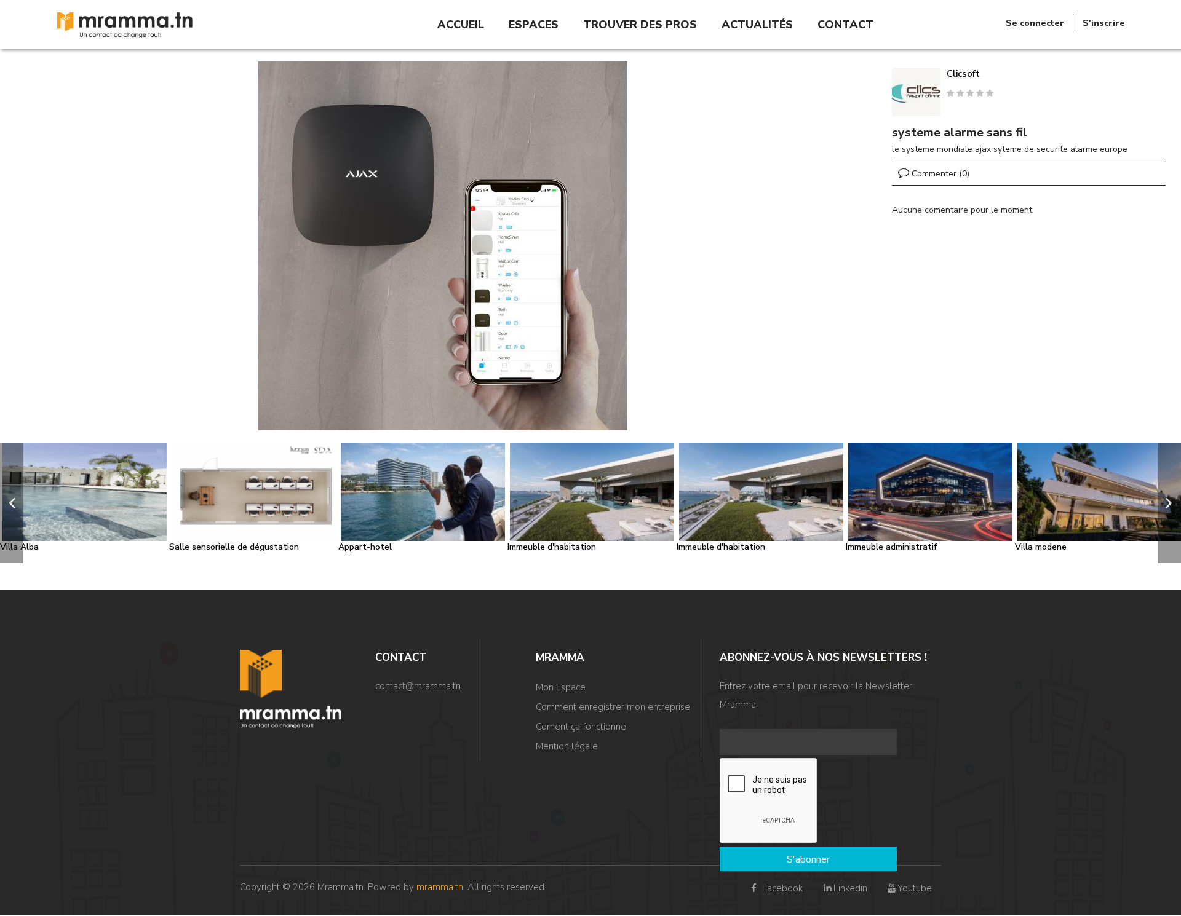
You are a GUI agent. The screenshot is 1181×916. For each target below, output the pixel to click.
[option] (443, 245)
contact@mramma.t (415, 686)
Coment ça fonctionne (581, 727)
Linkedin (850, 888)
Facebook (781, 888)
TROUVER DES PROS (640, 24)
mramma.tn (439, 887)
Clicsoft (963, 74)
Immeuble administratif (891, 547)
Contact (845, 24)
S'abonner (808, 859)
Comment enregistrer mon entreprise (613, 707)
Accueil (460, 24)
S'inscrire (1104, 23)
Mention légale (567, 746)
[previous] (11, 503)
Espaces (534, 24)
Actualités (757, 24)
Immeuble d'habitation (551, 547)
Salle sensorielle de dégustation (234, 547)
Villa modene (1041, 547)
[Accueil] (125, 24)
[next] (1169, 503)
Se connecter (1035, 23)
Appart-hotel (365, 547)
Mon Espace (561, 687)
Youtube (914, 888)
